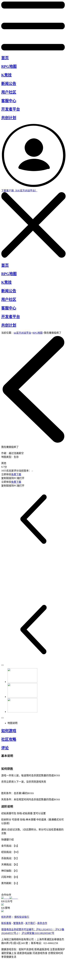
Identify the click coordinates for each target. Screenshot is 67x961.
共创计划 (8, 118)
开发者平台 (10, 109)
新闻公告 (8, 84)
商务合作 (42, 923)
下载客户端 (19, 190)
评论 (5, 748)
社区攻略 (8, 739)
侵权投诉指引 (21, 917)
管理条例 (18, 923)
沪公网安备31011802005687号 (37, 933)
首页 (5, 58)
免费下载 (16, 474)
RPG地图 (9, 66)
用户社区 (8, 92)
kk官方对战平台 (22, 332)
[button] (13, 675)
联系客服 (6, 923)
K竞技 (6, 75)
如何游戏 (8, 731)
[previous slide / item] (2, 665)
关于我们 (30, 923)
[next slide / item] (2, 717)
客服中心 (8, 101)
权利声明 (6, 917)
